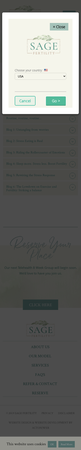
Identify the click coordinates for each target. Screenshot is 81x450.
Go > (56, 100)
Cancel (25, 100)
